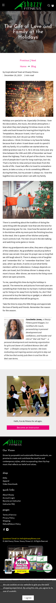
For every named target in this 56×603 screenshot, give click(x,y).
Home (23, 66)
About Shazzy (8, 494)
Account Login (9, 498)
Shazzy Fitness (13, 541)
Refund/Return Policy (12, 524)
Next (33, 60)
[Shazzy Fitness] (28, 5)
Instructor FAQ (9, 504)
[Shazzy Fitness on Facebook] (4, 530)
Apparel (6, 481)
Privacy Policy (9, 518)
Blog (33, 66)
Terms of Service (9, 514)
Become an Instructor (12, 501)
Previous (24, 60)
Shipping (6, 520)
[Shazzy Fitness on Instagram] (7, 530)
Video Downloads (10, 484)
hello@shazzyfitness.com (30, 538)
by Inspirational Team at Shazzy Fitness (20, 72)
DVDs (5, 478)
